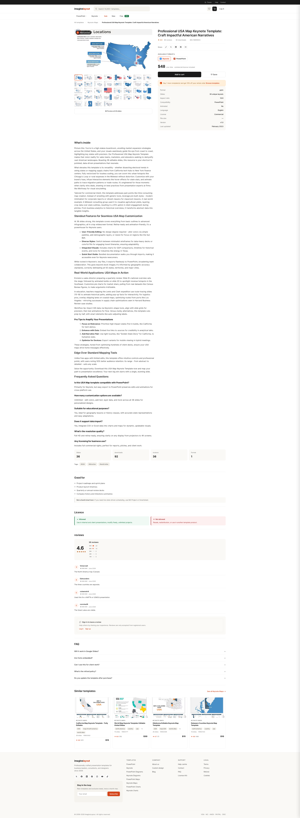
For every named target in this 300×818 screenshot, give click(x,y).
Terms (206, 764)
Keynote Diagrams (133, 775)
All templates (79, 22)
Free (124, 16)
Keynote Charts (132, 790)
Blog (154, 772)
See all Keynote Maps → (216, 691)
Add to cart (179, 74)
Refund (206, 772)
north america (120, 729)
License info (182, 775)
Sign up (88, 629)
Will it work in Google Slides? (86, 651)
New (113, 16)
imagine (82, 8)
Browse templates (212, 83)
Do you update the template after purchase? (93, 678)
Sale (105, 16)
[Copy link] (166, 47)
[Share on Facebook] (181, 47)
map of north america (90, 729)
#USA (83, 464)
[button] (113, 51)
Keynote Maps (93, 22)
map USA (163, 729)
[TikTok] (107, 776)
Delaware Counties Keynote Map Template (204, 724)
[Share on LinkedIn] (176, 47)
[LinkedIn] (87, 776)
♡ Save (214, 74)
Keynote (95, 16)
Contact (223, 2)
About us (155, 764)
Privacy (206, 768)
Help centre (182, 764)
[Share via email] (186, 47)
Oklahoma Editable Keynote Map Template (166, 724)
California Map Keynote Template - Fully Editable (92, 724)
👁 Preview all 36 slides (113, 111)
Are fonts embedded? (83, 658)
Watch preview (85, 32)
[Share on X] (171, 47)
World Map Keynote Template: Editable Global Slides (129, 724)
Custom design (158, 768)
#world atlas (104, 464)
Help (216, 2)
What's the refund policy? (85, 671)
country (130, 729)
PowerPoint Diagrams (134, 772)
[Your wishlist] (209, 9)
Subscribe (114, 794)
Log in (221, 9)
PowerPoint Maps (133, 779)
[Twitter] (76, 776)
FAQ (179, 772)
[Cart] (214, 9)
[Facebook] (81, 776)
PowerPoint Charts (133, 787)
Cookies (207, 775)
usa (137, 729)
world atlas (81, 732)
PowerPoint (80, 16)
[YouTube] (102, 776)
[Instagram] (97, 776)
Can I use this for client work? (86, 665)
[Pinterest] (92, 776)
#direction (92, 464)
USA (78, 729)
